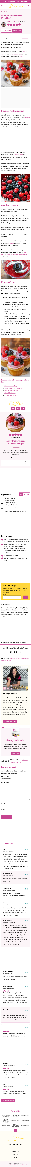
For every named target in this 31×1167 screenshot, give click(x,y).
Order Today (15, 753)
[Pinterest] (20, 1144)
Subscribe (15, 1154)
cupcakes (27, 117)
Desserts (3, 660)
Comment (5, 783)
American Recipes (15, 658)
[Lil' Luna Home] (16, 6)
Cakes (22, 658)
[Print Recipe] (23, 408)
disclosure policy (25, 38)
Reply (26, 850)
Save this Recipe (6, 30)
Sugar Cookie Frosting (11, 395)
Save (26, 597)
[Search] (29, 6)
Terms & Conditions (15, 1148)
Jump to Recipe (17, 30)
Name (3, 803)
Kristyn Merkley (12, 21)
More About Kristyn (10, 721)
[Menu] (1, 6)
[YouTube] (13, 1144)
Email (5, 594)
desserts (21, 56)
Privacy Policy (6, 1164)
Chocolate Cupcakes (16, 54)
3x (28, 494)
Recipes (5, 11)
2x (24, 494)
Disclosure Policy (13, 1164)
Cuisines (26, 658)
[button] (8, 25)
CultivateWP (24, 1164)
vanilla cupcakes (18, 155)
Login (15, 1157)
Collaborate (15, 1151)
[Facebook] (17, 1144)
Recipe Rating (5, 777)
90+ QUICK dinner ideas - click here (15, 1)
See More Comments (8, 1100)
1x (21, 494)
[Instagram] (10, 1144)
